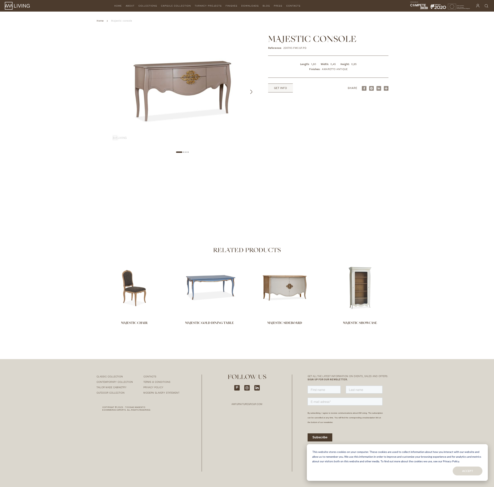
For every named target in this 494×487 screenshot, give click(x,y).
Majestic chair (134, 323)
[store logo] (17, 6)
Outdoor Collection (110, 392)
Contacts (149, 376)
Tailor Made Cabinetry (111, 387)
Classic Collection (109, 376)
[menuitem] (118, 6)
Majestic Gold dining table (209, 323)
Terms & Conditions (156, 382)
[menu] (209, 6)
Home (100, 20)
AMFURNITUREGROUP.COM (246, 404)
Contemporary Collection (114, 382)
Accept (467, 471)
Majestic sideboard (284, 323)
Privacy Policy (153, 387)
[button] (247, 91)
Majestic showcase (360, 323)
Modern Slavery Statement (161, 392)
